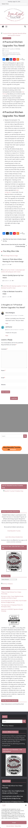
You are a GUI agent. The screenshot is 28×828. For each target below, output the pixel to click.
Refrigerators (5, 55)
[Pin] (14, 59)
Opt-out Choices (10, 826)
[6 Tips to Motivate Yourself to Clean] (14, 286)
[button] (26, 805)
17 (11, 264)
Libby (13, 49)
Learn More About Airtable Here (14, 537)
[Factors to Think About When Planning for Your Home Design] (9, 255)
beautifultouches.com (14, 620)
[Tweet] (7, 59)
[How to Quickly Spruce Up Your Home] (14, 270)
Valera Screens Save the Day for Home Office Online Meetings (13, 245)
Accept (14, 822)
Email (3, 377)
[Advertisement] (14, 418)
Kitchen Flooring (16, 53)
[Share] (4, 59)
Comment (4, 349)
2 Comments (6, 51)
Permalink (21, 315)
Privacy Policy (18, 826)
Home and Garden (7, 38)
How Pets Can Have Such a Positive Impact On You (14, 240)
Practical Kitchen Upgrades (14, 54)
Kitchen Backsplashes (8, 53)
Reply (6, 323)
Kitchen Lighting (6, 54)
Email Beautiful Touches (14, 531)
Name (3, 370)
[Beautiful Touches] (3, 26)
